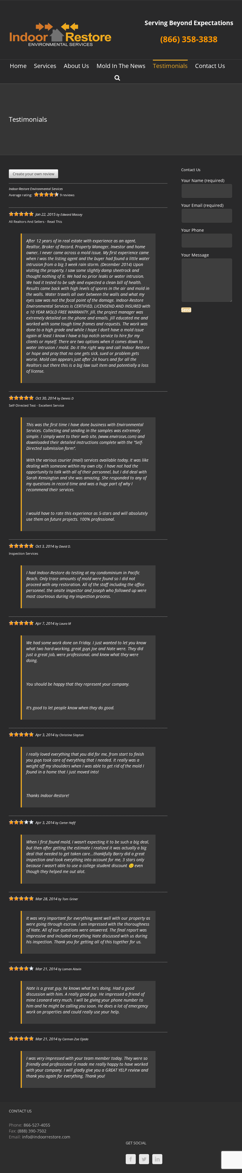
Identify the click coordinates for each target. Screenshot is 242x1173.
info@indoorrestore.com (46, 1137)
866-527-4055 (37, 1125)
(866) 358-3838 (189, 39)
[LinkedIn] (157, 1159)
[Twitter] (144, 1159)
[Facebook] (131, 1159)
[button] (117, 77)
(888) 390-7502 (32, 1131)
